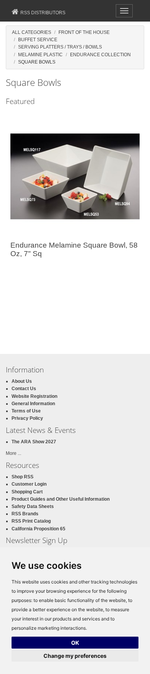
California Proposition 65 (38, 528)
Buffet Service (37, 39)
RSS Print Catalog (31, 521)
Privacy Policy (27, 418)
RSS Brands (25, 513)
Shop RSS (22, 477)
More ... (13, 453)
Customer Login (29, 484)
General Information (33, 403)
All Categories (31, 32)
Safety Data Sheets (33, 506)
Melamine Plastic (40, 54)
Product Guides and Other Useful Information (61, 499)
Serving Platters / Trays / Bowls (60, 47)
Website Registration (34, 396)
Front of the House (84, 32)
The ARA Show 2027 (34, 441)
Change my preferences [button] (75, 655)
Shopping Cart (27, 492)
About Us (22, 381)
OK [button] (75, 642)
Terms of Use (26, 411)
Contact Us (24, 388)
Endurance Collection (100, 54)
